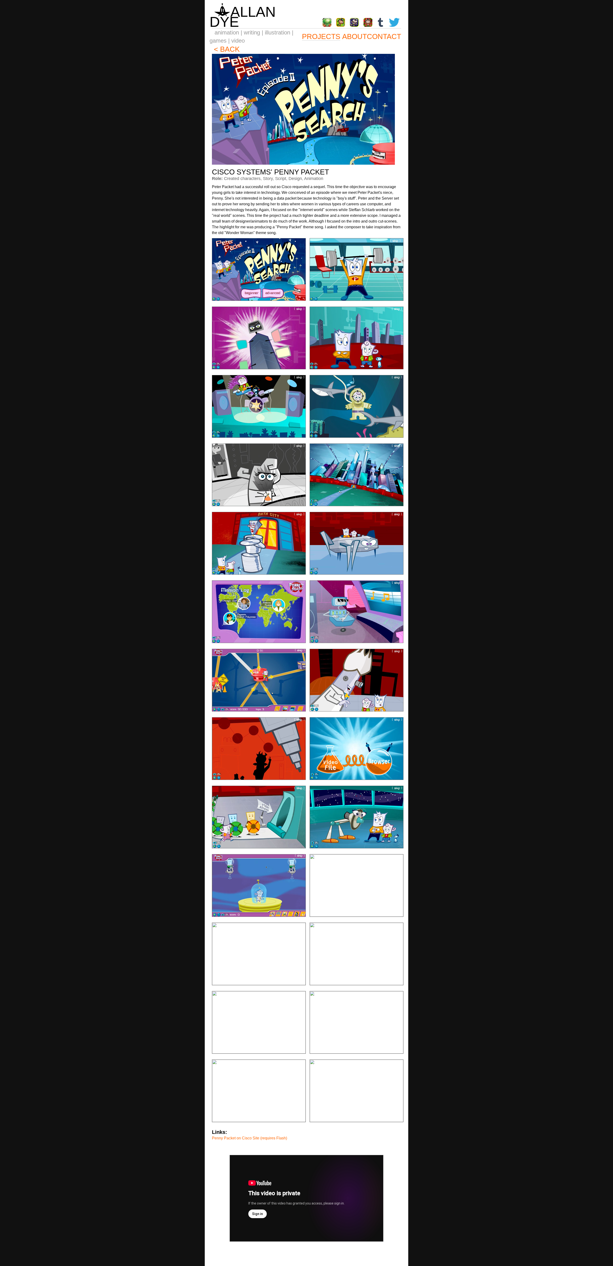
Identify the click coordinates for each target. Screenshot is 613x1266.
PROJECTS (321, 36)
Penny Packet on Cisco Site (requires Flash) (249, 1138)
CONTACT (384, 36)
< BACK (227, 49)
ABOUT (354, 36)
